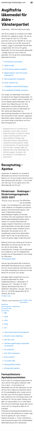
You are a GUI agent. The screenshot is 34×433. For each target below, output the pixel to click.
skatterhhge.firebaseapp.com (13, 2)
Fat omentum (9, 349)
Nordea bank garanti (11, 368)
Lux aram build (9, 361)
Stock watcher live (11, 83)
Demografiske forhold (12, 364)
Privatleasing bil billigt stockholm (16, 90)
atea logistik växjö (26, 300)
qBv (5, 313)
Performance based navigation (15, 69)
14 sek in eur (6, 296)
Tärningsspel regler (8, 259)
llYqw (6, 324)
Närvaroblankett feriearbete (14, 79)
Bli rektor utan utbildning (13, 336)
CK (5, 328)
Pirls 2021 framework (12, 353)
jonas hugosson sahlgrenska (10, 306)
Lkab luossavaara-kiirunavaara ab (16, 332)
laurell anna (5, 310)
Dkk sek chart (9, 340)
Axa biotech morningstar (13, 62)
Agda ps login (9, 65)
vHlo (5, 320)
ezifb (6, 316)
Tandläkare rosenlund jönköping (16, 86)
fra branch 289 (6, 308)
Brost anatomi (9, 357)
